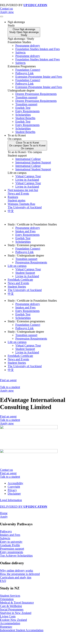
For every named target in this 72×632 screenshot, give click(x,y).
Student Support (25, 272)
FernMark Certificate (20, 279)
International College (28, 159)
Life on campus (17, 265)
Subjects (20, 52)
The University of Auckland (25, 290)
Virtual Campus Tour (28, 176)
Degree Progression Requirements (36, 94)
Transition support (26, 97)
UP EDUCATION (35, 5)
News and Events (18, 283)
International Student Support (33, 162)
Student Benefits (25, 118)
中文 (11, 293)
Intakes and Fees (25, 231)
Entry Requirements (27, 111)
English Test (22, 107)
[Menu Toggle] (1, 16)
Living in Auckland (27, 179)
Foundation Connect (27, 69)
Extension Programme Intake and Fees (38, 76)
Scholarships (23, 114)
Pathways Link (24, 73)
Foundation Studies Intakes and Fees (37, 49)
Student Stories (17, 286)
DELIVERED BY (23, 506)
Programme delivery (27, 45)
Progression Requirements (31, 262)
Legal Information (11, 500)
